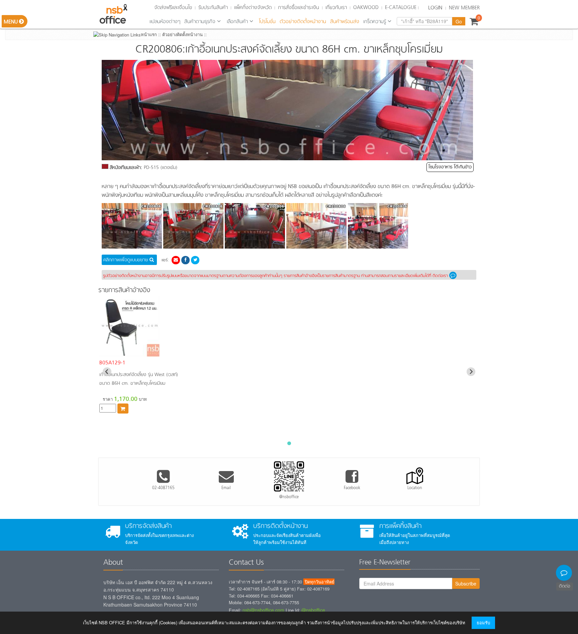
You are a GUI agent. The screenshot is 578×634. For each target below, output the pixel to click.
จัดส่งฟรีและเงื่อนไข (173, 8)
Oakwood (366, 8)
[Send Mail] (175, 259)
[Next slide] (471, 371)
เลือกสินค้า (237, 22)
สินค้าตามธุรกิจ (199, 22)
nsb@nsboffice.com (263, 610)
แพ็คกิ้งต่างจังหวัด (253, 8)
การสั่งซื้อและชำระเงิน (298, 8)
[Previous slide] (107, 371)
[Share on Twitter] (195, 259)
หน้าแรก (149, 34)
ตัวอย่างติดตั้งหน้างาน (303, 22)
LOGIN (435, 8)
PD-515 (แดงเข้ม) (143, 168)
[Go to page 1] (289, 443)
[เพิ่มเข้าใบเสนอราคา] (122, 409)
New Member (464, 8)
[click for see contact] (454, 276)
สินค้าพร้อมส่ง (344, 22)
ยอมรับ (483, 622)
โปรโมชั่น (267, 22)
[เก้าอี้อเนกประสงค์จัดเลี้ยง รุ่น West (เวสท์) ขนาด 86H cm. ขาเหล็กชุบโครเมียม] (129, 353)
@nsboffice (313, 610)
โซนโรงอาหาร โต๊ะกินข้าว (450, 167)
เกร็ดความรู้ (374, 22)
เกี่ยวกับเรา (336, 8)
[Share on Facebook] (185, 259)
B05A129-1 (112, 363)
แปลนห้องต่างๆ (165, 22)
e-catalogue (400, 8)
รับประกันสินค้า (213, 8)
